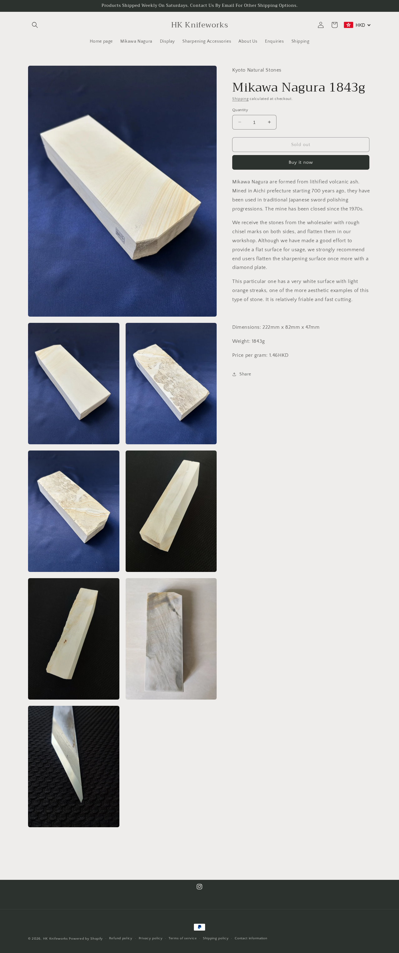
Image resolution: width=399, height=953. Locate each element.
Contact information (251, 938)
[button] (35, 25)
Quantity (240, 109)
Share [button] (245, 373)
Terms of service (183, 938)
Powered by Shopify (86, 939)
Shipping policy (216, 938)
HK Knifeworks (55, 939)
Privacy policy (151, 938)
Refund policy (120, 938)
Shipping (240, 99)
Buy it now (301, 162)
